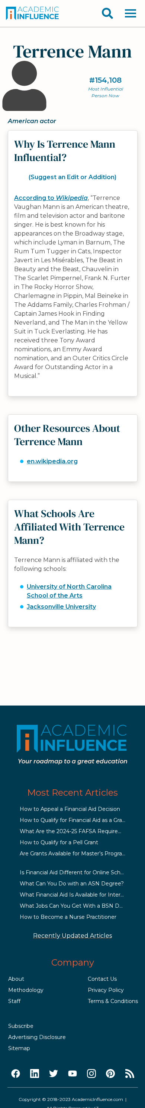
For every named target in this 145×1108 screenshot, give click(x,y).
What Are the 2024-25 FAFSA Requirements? (79, 831)
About (16, 979)
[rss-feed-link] (130, 1073)
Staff (14, 1001)
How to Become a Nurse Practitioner (68, 917)
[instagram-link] (91, 1073)
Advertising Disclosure (37, 1037)
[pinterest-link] (110, 1073)
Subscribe (20, 1026)
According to (51, 197)
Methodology (26, 990)
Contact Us (102, 979)
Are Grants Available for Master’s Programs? (76, 853)
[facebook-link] (15, 1073)
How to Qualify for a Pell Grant (59, 842)
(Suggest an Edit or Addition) (72, 177)
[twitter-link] (53, 1073)
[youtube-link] (72, 1073)
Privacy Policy (106, 990)
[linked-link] (34, 1073)
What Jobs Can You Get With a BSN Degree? (79, 905)
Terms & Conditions (113, 1001)
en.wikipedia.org (52, 461)
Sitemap (19, 1048)
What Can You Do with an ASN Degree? (72, 883)
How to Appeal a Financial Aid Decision (70, 809)
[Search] (107, 13)
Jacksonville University (61, 606)
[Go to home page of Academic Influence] (32, 13)
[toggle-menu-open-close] (130, 13)
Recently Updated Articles (72, 935)
